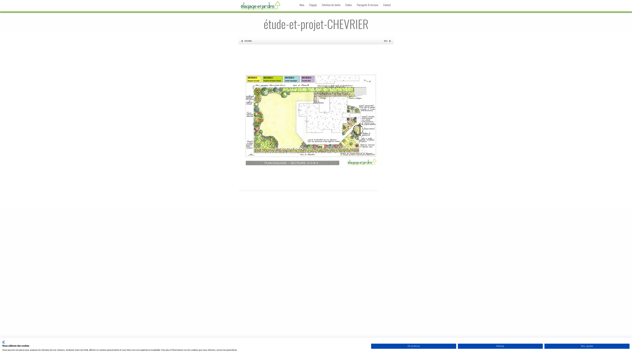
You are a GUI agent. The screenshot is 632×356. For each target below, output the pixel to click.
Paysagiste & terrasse (367, 5)
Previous (248, 41)
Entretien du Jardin (331, 5)
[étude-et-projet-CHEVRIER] (309, 196)
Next (386, 41)
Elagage (313, 5)
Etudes (348, 5)
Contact (387, 5)
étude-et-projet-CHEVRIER (316, 25)
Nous (302, 5)
